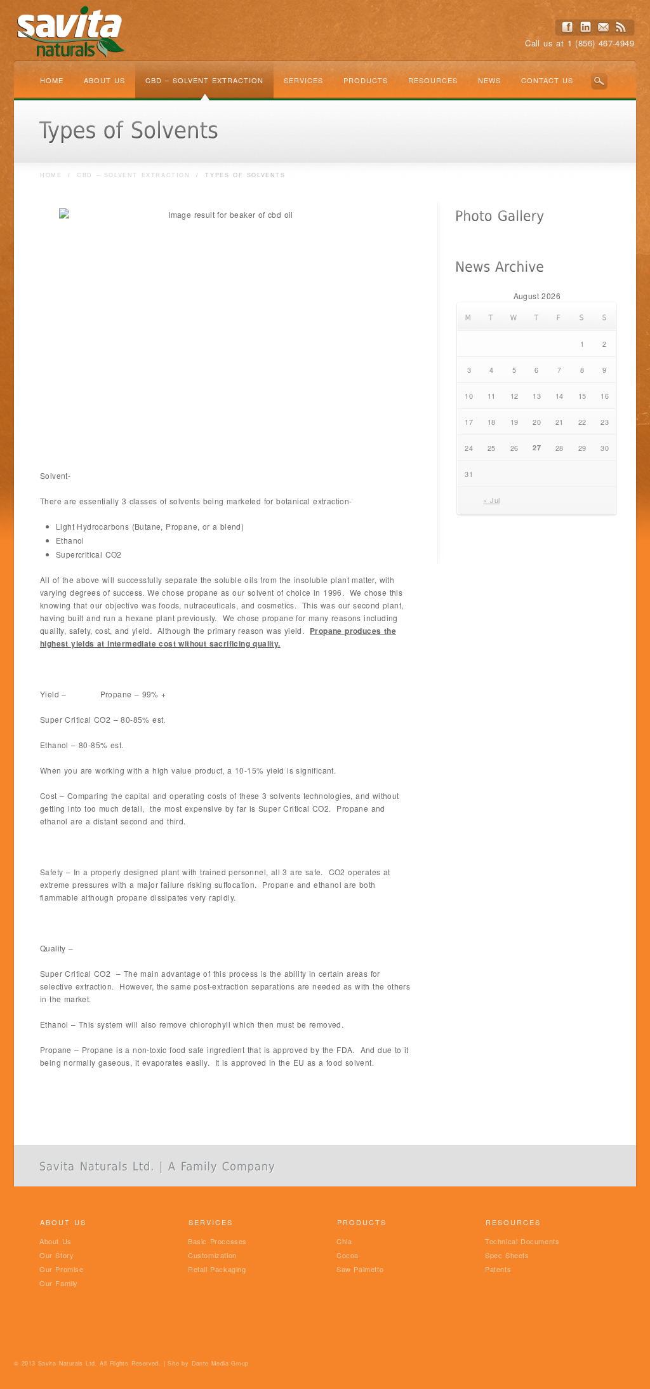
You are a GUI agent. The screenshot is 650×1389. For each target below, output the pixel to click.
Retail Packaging (217, 1269)
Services (303, 80)
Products (365, 80)
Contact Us (547, 80)
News (489, 80)
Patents (498, 1269)
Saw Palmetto (359, 1269)
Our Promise (61, 1269)
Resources (433, 80)
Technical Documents (522, 1241)
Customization (212, 1255)
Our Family (58, 1283)
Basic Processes (217, 1241)
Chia (344, 1241)
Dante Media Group (220, 1363)
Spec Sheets (507, 1255)
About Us (104, 80)
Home (51, 80)
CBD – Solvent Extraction (204, 80)
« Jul (491, 500)
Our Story (56, 1255)
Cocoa (347, 1255)
